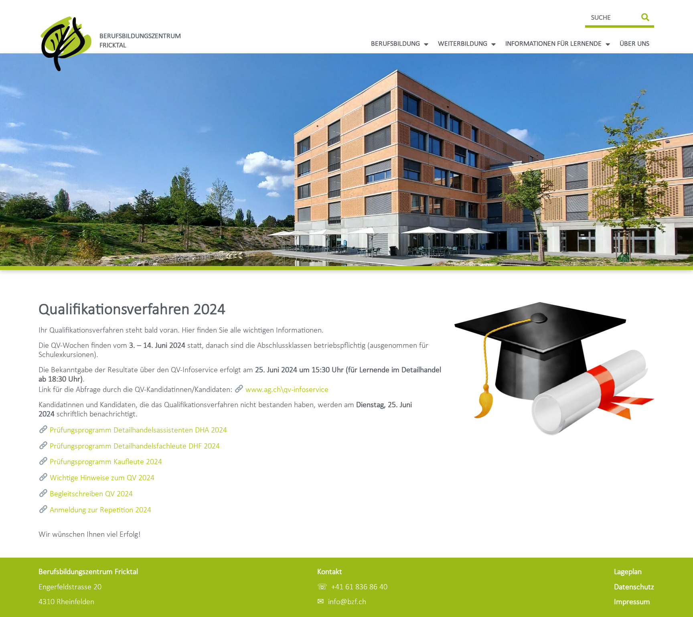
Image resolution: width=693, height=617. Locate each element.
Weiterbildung (462, 44)
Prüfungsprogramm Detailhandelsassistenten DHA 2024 (138, 430)
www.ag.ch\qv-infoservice (286, 390)
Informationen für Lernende (553, 44)
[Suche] (645, 17)
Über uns (634, 44)
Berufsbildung (395, 44)
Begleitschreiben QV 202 (89, 494)
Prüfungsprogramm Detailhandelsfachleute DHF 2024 (135, 446)
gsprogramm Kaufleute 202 (106, 462)
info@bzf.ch (347, 602)
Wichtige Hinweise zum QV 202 (100, 478)
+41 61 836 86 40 (359, 587)
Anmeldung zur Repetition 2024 (100, 510)
